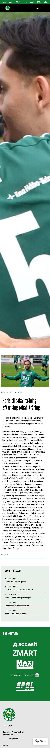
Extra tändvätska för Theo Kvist (17, 606)
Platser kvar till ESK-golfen (15, 582)
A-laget (18, 392)
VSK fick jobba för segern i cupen (18, 598)
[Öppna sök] (37, 8)
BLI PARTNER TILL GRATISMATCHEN (19, 590)
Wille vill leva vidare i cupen (16, 614)
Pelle (6, 555)
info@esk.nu (13, 739)
